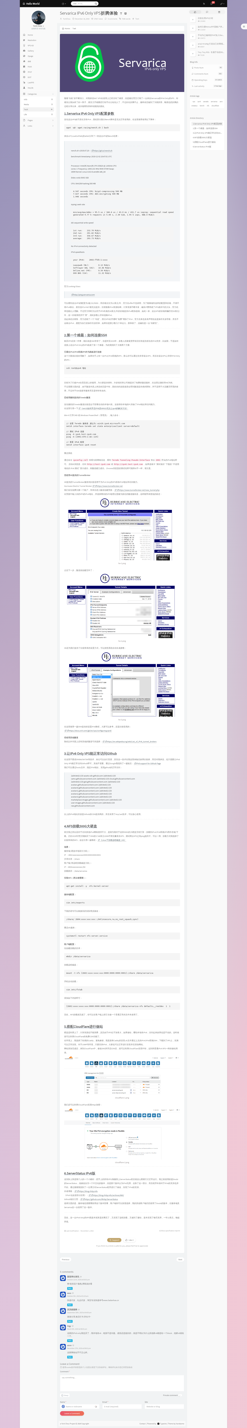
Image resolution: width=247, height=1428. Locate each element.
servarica (214, 101)
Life (38, 114)
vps (194, 101)
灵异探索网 (72, 1309)
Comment (65, 1371)
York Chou (65, 1423)
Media (38, 104)
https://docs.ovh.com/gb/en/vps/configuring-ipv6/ (90, 730)
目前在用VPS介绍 (205, 18)
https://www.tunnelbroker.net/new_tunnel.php (139, 490)
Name (63, 1402)
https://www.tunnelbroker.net (110, 486)
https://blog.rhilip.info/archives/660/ (108, 1195)
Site (146, 1402)
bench (202, 106)
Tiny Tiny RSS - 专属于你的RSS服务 (213, 52)
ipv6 (199, 101)
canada (205, 101)
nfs (208, 106)
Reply (70, 1288)
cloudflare (215, 106)
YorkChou (66, 19)
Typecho (163, 1423)
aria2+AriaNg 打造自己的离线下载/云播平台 (217, 43)
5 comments (112, 19)
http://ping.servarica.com (84, 294)
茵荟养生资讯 (73, 1276)
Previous (65, 1259)
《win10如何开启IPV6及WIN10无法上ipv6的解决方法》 (104, 408)
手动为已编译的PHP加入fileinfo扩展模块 (215, 35)
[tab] (195, 12)
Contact (143, 1423)
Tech (38, 109)
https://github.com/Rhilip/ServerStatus (101, 1199)
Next (180, 1259)
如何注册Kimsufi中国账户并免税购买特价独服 (218, 26)
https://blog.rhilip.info (88, 1191)
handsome (180, 1423)
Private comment (170, 1395)
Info (38, 99)
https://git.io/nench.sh (102, 150)
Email (105, 1402)
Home (67, 28)
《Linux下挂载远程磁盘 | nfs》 (113, 840)
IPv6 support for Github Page (148, 763)
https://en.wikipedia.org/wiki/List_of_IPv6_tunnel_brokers (132, 741)
